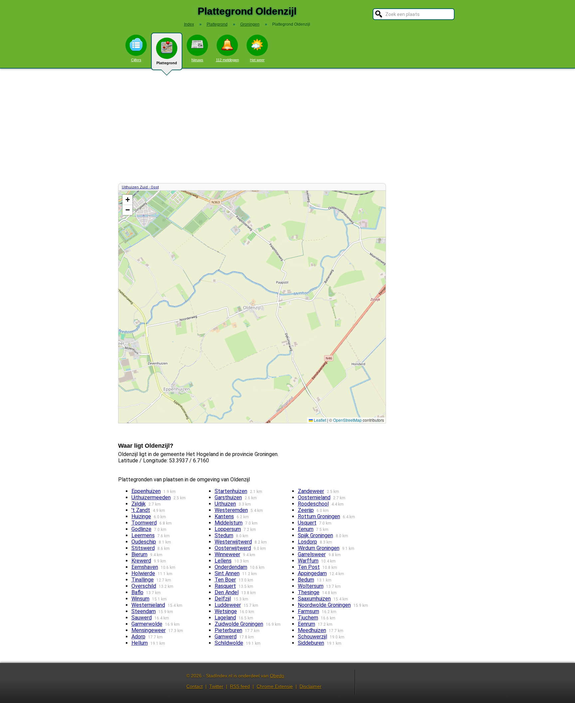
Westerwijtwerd (233, 542)
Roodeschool (313, 504)
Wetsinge (226, 611)
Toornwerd (144, 523)
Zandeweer (311, 491)
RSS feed (240, 686)
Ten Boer (225, 580)
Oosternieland (314, 497)
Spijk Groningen (315, 535)
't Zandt (140, 510)
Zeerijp (306, 510)
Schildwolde (229, 643)
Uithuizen (225, 504)
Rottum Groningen (319, 516)
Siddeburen (311, 643)
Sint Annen (227, 573)
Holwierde (143, 573)
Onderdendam (231, 567)
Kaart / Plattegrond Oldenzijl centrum (251, 307)
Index (189, 24)
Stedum (224, 535)
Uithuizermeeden (151, 497)
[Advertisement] (287, 125)
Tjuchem (308, 617)
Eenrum (306, 624)
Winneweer (227, 554)
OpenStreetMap (347, 420)
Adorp (138, 636)
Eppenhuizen (146, 491)
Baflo (137, 592)
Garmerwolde (146, 624)
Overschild (143, 586)
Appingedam (312, 573)
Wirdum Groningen (318, 548)
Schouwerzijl (312, 636)
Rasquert (225, 586)
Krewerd (141, 561)
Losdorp (307, 542)
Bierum (139, 554)
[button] (127, 200)
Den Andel (227, 592)
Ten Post (309, 567)
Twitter (216, 686)
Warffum (308, 561)
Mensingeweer (148, 630)
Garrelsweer (312, 554)
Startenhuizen (231, 491)
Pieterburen (228, 630)
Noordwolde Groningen (324, 605)
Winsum (140, 598)
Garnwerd (226, 636)
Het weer (257, 60)
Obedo (277, 675)
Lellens (223, 561)
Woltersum (310, 586)
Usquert (307, 523)
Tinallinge (142, 580)
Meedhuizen (312, 630)
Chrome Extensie (275, 686)
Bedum (306, 580)
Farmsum (308, 611)
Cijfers (136, 60)
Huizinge (141, 516)
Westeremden (231, 510)
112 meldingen (227, 60)
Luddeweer (228, 605)
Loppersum (228, 529)
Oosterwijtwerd (233, 548)
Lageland (225, 617)
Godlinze (141, 529)
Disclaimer (310, 686)
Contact (194, 686)
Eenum (305, 529)
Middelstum (229, 523)
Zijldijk (138, 504)
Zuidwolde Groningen (239, 624)
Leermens (143, 535)
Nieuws (197, 60)
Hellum (139, 643)
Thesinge (308, 592)
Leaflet (319, 420)
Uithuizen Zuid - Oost (140, 187)
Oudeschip (143, 542)
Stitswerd (143, 548)
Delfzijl (223, 598)
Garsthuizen (228, 497)
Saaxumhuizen (314, 598)
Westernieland (148, 605)
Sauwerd (141, 617)
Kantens (224, 516)
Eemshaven (144, 567)
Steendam (143, 611)
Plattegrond (166, 63)
